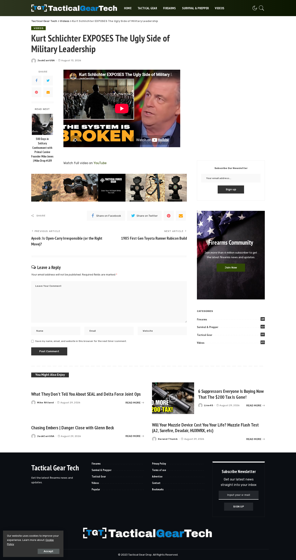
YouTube (100, 163)
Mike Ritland (45, 402)
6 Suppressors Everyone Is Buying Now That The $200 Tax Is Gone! (231, 394)
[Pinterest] (36, 92)
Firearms (202, 319)
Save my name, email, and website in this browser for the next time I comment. (81, 341)
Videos (38, 28)
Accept (48, 551)
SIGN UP (238, 506)
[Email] (48, 92)
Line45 (208, 405)
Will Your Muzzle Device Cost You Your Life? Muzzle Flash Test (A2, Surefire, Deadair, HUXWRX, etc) (205, 428)
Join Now (231, 267)
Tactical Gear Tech (55, 467)
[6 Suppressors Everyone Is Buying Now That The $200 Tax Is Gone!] (173, 398)
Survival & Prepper (207, 327)
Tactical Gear (204, 335)
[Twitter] (48, 80)
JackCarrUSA (46, 60)
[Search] (261, 8)
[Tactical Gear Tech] (74, 8)
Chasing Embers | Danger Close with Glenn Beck (72, 428)
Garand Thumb (168, 439)
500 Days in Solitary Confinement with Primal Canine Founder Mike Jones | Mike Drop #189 (42, 150)
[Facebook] (36, 80)
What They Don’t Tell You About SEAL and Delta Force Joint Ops (86, 394)
